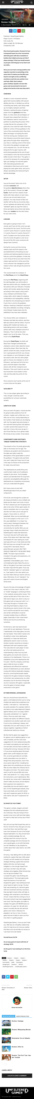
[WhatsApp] (23, 31)
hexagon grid (6, 964)
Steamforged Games (8, 966)
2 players (9, 958)
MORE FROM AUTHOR (22, 1016)
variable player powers (21, 966)
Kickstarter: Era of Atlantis (21, 1038)
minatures (14, 964)
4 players (22, 958)
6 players (11, 960)
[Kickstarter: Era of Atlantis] (6, 1040)
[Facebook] (11, 31)
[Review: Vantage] (6, 1023)
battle (12, 962)
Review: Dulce (28, 988)
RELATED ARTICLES (8, 1016)
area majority (6, 962)
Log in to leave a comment (17, 1075)
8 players (24, 960)
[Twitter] (15, 31)
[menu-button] (3, 2)
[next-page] (6, 1064)
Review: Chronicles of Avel (8, 988)
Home (2, 6)
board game (19, 962)
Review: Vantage (17, 1021)
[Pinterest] (19, 31)
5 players (5, 960)
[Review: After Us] (6, 1049)
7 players (18, 960)
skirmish (21, 964)
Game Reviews (9, 6)
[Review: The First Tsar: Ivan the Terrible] (6, 1057)
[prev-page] (3, 1064)
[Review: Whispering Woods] (6, 1032)
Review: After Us (17, 1047)
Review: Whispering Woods (21, 1029)
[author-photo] (17, 1005)
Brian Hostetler (7, 25)
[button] (31, 2)
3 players (16, 958)
